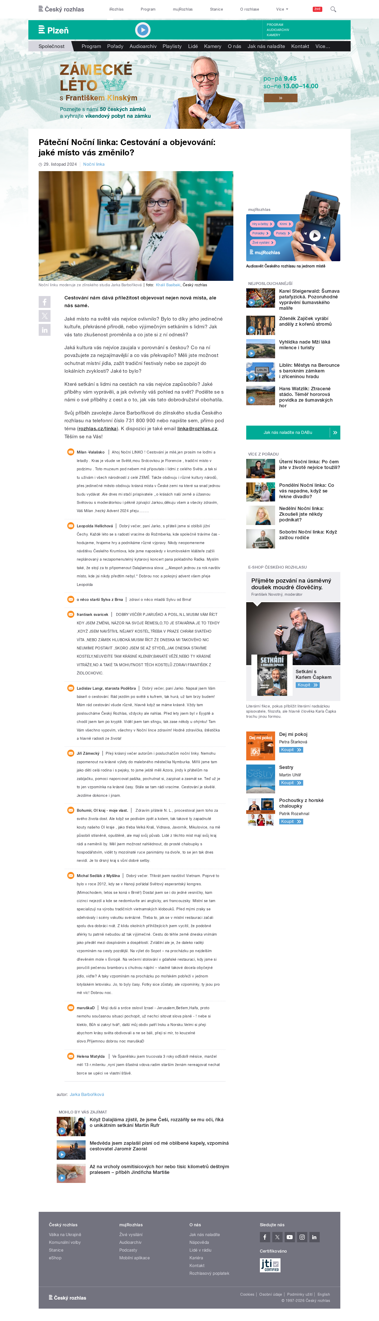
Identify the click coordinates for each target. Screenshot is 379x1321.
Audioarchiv (278, 30)
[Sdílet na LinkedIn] (45, 330)
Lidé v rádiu (201, 1250)
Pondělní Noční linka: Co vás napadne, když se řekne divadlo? (306, 490)
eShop (55, 1257)
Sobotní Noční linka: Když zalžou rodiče (308, 534)
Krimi (283, 224)
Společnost (52, 46)
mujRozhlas (183, 9)
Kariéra (196, 1257)
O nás (235, 46)
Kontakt (300, 46)
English (324, 1294)
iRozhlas (116, 9)
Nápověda (199, 1242)
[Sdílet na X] (45, 316)
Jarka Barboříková (87, 1094)
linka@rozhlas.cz (197, 429)
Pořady (115, 46)
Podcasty (128, 1250)
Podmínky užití (299, 1294)
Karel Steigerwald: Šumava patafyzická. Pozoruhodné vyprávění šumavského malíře (309, 299)
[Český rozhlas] (61, 9)
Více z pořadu (263, 454)
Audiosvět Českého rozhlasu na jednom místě (285, 266)
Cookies (247, 1294)
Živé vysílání (260, 242)
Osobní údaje (270, 1294)
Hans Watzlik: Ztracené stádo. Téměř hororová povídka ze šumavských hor (306, 397)
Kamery (273, 35)
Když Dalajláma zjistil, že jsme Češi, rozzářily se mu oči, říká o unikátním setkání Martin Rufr (157, 1122)
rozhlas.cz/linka (98, 429)
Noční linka (93, 164)
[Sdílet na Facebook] (45, 302)
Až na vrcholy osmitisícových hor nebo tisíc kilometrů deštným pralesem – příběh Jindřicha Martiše (159, 1169)
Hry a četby (260, 224)
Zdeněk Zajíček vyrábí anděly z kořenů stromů (305, 321)
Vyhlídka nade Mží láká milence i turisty (305, 344)
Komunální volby (65, 1242)
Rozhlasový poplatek (209, 1273)
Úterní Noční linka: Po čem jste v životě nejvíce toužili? (309, 464)
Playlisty (172, 46)
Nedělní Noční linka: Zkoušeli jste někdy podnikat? (301, 514)
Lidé (193, 46)
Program (148, 9)
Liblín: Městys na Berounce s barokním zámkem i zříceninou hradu (309, 370)
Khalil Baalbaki (168, 285)
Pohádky (258, 233)
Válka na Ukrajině (65, 1234)
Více (323, 46)
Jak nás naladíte (266, 46)
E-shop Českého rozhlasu (277, 567)
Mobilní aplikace (134, 1257)
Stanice (216, 9)
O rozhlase (249, 9)
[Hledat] (333, 9)
